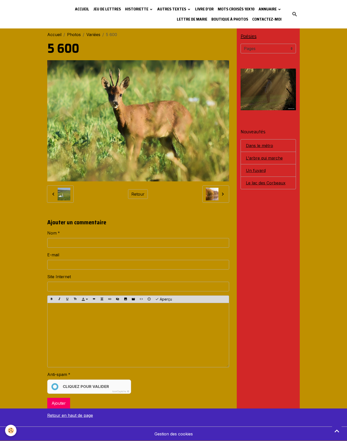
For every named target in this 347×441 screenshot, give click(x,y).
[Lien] (110, 299)
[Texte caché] (118, 299)
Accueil (82, 9)
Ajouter (59, 403)
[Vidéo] (133, 299)
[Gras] (52, 299)
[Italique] (59, 299)
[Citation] (94, 299)
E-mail (53, 254)
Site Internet (59, 276)
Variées (93, 34)
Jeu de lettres (107, 9)
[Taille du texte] (75, 299)
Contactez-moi (266, 19)
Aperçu (165, 299)
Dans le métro (259, 145)
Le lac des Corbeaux (266, 182)
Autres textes (172, 9)
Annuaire (268, 9)
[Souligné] (67, 299)
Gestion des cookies (173, 433)
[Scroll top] (336, 430)
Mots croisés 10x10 (236, 9)
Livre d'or (204, 9)
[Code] (141, 299)
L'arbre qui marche (264, 158)
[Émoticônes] (149, 299)
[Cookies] (11, 430)
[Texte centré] (102, 299)
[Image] (125, 299)
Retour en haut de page (70, 415)
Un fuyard (256, 170)
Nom (52, 232)
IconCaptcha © (120, 391)
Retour (138, 194)
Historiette (137, 9)
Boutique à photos (229, 19)
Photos (74, 34)
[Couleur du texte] (84, 299)
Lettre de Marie (192, 19)
